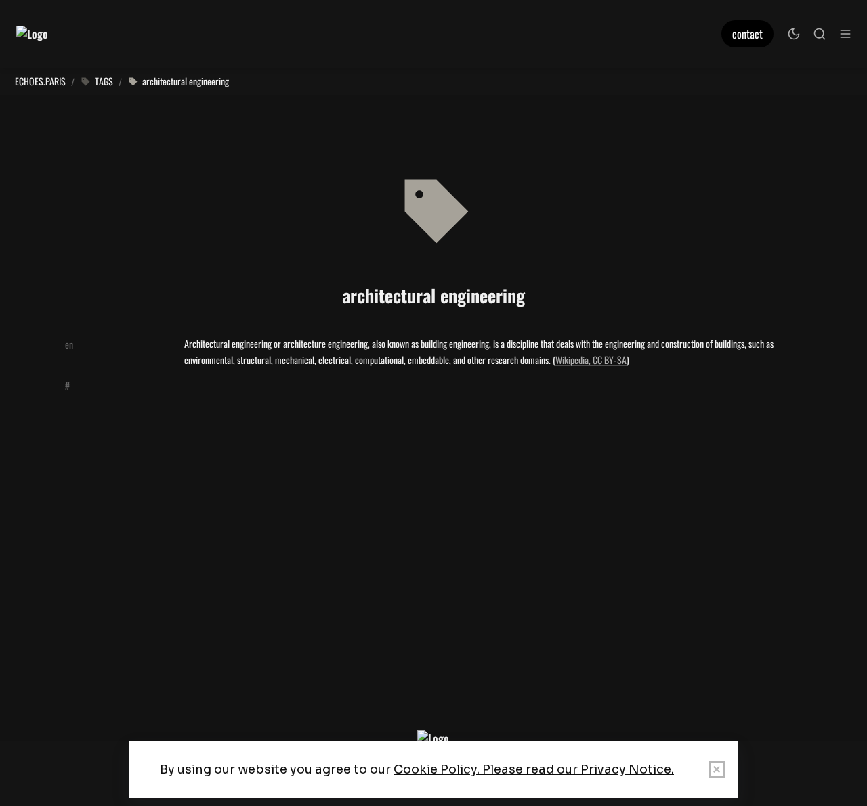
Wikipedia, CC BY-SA (591, 360)
